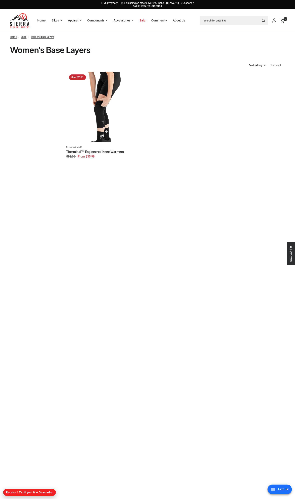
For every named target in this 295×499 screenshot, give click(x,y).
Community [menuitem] (159, 20)
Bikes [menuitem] (55, 20)
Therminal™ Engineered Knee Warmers (95, 152)
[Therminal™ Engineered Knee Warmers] (101, 107)
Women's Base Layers (42, 37)
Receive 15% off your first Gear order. (29, 492)
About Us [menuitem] (179, 20)
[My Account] (274, 20)
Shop (23, 37)
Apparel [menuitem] (73, 20)
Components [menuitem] (96, 20)
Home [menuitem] (41, 20)
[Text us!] (279, 490)
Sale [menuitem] (142, 20)
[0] (281, 20)
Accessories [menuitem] (122, 20)
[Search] (263, 20)
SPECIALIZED (74, 147)
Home (13, 37)
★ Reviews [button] (291, 253)
